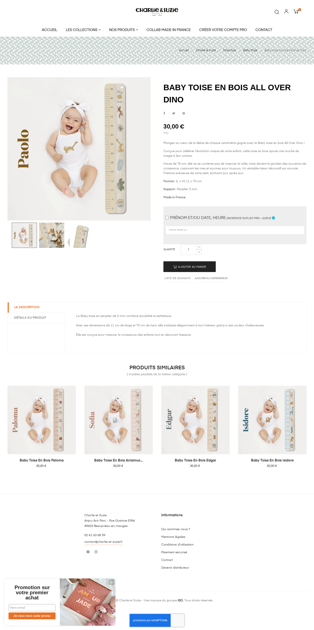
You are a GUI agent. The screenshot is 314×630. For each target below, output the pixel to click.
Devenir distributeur (175, 567)
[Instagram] (96, 552)
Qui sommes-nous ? (175, 529)
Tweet (173, 113)
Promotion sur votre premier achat (32, 592)
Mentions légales (173, 536)
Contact (167, 560)
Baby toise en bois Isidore (272, 460)
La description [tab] (27, 307)
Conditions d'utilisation (177, 544)
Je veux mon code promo (32, 615)
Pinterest (183, 113)
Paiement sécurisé (174, 552)
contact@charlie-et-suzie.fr (103, 541)
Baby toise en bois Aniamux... (118, 460)
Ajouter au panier (191, 267)
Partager (164, 113)
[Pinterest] (88, 552)
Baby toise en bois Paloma (42, 460)
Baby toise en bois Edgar (195, 460)
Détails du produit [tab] (30, 317)
